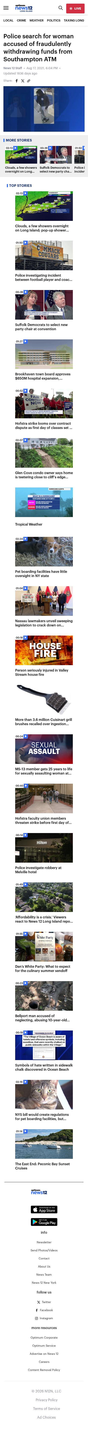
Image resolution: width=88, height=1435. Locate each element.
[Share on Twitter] (22, 81)
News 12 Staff (12, 68)
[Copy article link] (28, 81)
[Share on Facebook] (16, 81)
